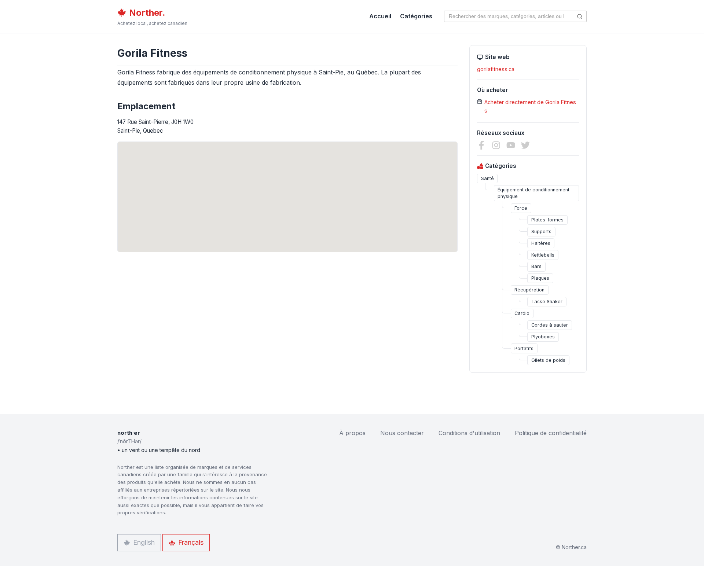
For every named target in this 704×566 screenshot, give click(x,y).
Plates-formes (547, 220)
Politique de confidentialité (551, 433)
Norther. (147, 12)
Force (520, 208)
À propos (352, 433)
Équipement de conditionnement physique (533, 193)
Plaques (540, 278)
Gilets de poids (548, 360)
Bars (536, 266)
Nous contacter (402, 433)
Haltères (540, 243)
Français (190, 542)
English (144, 542)
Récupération (529, 290)
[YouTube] (510, 145)
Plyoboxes (543, 336)
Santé (487, 178)
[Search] (579, 16)
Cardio (521, 313)
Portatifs (524, 348)
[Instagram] (496, 145)
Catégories (416, 16)
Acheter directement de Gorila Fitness (530, 106)
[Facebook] (481, 145)
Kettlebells (542, 255)
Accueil (380, 16)
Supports (541, 231)
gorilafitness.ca (495, 69)
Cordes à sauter (549, 325)
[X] (525, 145)
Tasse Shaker (546, 301)
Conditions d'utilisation (469, 433)
